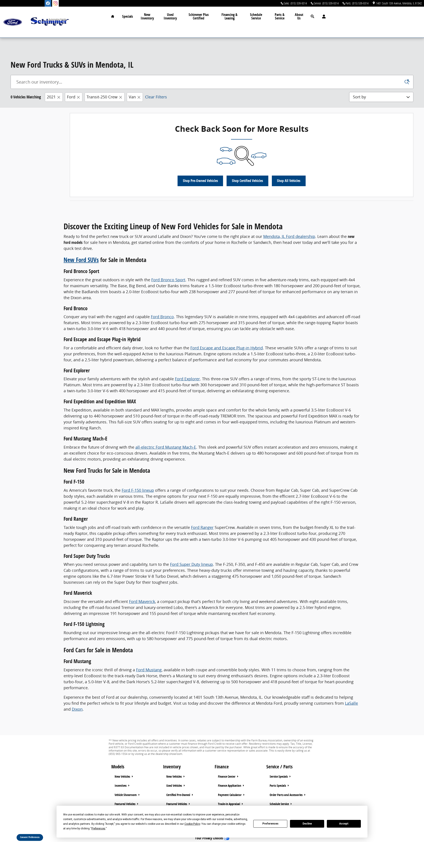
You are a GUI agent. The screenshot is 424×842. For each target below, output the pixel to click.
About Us (299, 16)
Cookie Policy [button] (192, 823)
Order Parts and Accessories (286, 795)
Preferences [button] (98, 828)
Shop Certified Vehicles (247, 180)
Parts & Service (279, 16)
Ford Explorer (187, 378)
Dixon (77, 709)
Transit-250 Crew (102, 97)
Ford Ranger (202, 527)
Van (132, 97)
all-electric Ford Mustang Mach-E (165, 447)
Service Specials (279, 777)
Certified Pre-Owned (178, 795)
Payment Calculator (230, 795)
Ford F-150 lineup (138, 490)
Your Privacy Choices (209, 838)
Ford (71, 97)
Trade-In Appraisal (229, 804)
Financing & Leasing (229, 16)
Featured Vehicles (125, 804)
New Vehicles (123, 777)
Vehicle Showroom (126, 795)
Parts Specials (278, 786)
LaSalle (351, 703)
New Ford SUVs (81, 260)
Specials (127, 16)
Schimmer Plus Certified (199, 16)
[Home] (12, 22)
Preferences (270, 823)
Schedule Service (256, 16)
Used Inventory (170, 16)
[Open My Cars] (322, 16)
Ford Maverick (142, 601)
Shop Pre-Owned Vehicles (200, 180)
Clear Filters (156, 97)
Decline (307, 823)
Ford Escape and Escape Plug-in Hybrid (226, 347)
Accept (343, 823)
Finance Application (230, 786)
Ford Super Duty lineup (191, 564)
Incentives (121, 786)
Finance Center (227, 777)
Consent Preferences (30, 837)
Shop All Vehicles (288, 180)
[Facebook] (48, 3)
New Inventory (147, 16)
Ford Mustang (149, 669)
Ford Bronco (162, 316)
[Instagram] (55, 3)
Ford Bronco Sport (168, 279)
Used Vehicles (174, 786)
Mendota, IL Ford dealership (289, 236)
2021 (51, 97)
